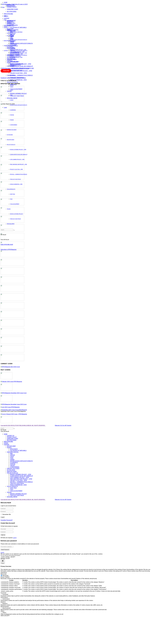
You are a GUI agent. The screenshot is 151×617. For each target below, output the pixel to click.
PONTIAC (12, 41)
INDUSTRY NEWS (10, 47)
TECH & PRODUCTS (12, 82)
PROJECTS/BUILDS (11, 48)
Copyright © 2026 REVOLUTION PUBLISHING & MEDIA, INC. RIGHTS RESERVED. (23, 425)
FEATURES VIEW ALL (11, 75)
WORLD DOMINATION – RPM (18, 80)
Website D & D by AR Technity (63, 425)
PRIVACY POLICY (12, 7)
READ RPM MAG (8, 14)
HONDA (11, 38)
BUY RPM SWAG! (11, 11)
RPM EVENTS (13, 30)
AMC (11, 34)
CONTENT (6, 18)
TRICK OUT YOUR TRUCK (15, 56)
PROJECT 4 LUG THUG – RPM (18, 73)
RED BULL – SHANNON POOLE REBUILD (21, 75)
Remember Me (7, 514)
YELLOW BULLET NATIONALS (18, 27)
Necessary (5, 575)
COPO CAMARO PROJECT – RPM (17, 51)
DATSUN (12, 85)
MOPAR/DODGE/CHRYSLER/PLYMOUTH (21, 43)
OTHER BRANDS (13, 44)
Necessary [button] (4, 574)
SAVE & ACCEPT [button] (5, 615)
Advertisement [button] (5, 606)
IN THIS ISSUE (10, 46)
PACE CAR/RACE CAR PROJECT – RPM (18, 52)
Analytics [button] (3, 602)
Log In (14, 537)
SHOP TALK (12, 59)
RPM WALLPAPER (10, 223)
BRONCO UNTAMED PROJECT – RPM (18, 49)
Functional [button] (3, 593)
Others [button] (2, 611)
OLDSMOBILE (13, 40)
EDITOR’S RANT (10, 28)
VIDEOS (5, 26)
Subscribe (6, 70)
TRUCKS (12, 119)
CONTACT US (10, 21)
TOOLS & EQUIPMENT (14, 61)
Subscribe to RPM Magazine (8, 249)
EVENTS (8, 60)
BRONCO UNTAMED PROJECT (18, 93)
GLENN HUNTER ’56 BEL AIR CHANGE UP (21, 66)
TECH (11, 60)
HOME (5, 2)
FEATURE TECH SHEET (12, 45)
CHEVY (11, 36)
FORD (11, 37)
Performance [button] (4, 597)
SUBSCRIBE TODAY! (12, 9)
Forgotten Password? (7, 520)
